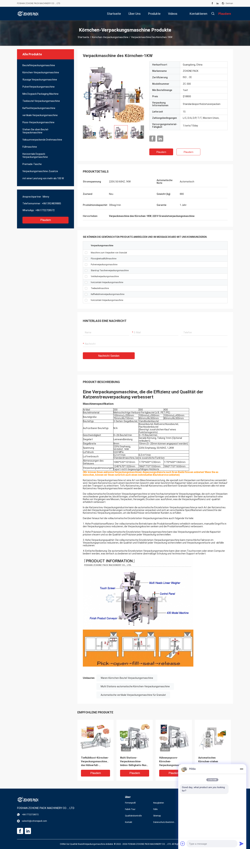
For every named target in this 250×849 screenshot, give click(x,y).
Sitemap (157, 816)
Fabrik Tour (130, 809)
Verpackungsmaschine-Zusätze (40, 171)
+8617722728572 (45, 210)
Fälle (155, 809)
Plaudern (45, 220)
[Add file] (182, 843)
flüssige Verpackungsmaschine (39, 79)
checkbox (86, 252)
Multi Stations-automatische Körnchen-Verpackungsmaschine (135, 686)
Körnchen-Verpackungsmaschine (110, 37)
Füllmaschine (29, 146)
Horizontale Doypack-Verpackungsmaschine (35, 155)
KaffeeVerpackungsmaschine (38, 108)
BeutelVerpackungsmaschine (38, 65)
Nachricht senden (108, 355)
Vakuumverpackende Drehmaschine (42, 139)
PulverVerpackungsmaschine (38, 86)
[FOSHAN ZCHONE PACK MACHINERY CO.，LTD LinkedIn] (217, 3)
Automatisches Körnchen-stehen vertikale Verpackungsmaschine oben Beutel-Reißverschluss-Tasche (211, 761)
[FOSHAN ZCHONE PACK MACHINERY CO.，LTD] (28, 13)
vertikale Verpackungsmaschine (40, 115)
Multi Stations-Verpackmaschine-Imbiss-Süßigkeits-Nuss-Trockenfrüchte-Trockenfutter (134, 761)
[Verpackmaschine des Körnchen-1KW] (113, 92)
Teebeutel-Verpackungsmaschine (41, 101)
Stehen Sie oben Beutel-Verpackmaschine (35, 131)
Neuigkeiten (158, 803)
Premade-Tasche (32, 164)
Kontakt (128, 822)
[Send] (241, 843)
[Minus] (241, 769)
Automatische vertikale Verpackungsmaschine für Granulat (133, 695)
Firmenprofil (130, 803)
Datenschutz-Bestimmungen (164, 822)
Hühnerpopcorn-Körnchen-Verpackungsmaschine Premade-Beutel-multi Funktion (172, 761)
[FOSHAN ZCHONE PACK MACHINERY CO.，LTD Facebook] (212, 3)
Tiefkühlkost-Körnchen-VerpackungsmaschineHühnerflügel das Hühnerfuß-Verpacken (95, 761)
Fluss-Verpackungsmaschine (38, 122)
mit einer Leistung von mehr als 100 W (43, 178)
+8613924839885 (51, 203)
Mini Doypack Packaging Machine (40, 93)
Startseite (83, 37)
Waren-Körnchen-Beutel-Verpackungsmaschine (127, 678)
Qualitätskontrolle (133, 816)
